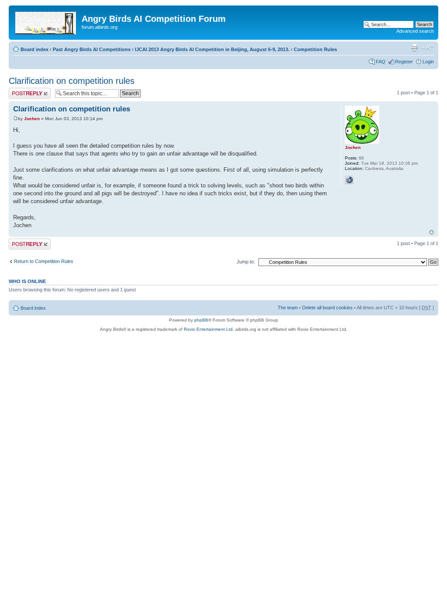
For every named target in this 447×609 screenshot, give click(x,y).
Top (431, 232)
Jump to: (246, 261)
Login (428, 61)
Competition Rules (315, 49)
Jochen (32, 118)
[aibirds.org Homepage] (46, 21)
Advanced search (415, 31)
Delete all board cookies (327, 307)
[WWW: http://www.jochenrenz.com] (349, 180)
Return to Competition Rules (43, 261)
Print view (414, 48)
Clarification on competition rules (71, 81)
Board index (34, 49)
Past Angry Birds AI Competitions (92, 49)
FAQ (380, 61)
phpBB (201, 320)
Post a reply (21, 90)
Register (404, 61)
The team (288, 307)
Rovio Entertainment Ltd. (209, 329)
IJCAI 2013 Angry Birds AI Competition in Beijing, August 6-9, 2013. (212, 49)
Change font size (427, 48)
